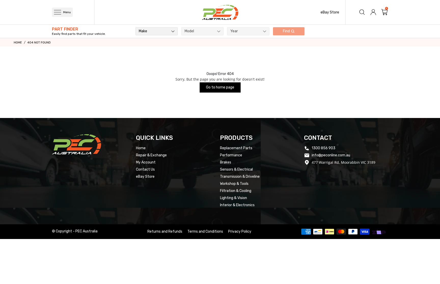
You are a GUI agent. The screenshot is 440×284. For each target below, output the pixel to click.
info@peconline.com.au (331, 155)
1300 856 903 (323, 148)
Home (18, 42)
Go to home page (220, 87)
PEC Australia (86, 231)
